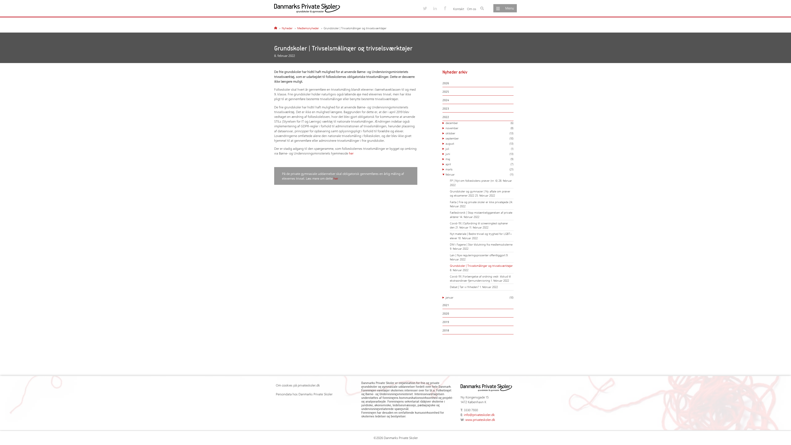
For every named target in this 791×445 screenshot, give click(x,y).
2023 (445, 108)
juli (480, 149)
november (480, 128)
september (480, 138)
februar (480, 174)
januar (480, 297)
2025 (445, 92)
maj (480, 159)
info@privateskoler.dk (479, 414)
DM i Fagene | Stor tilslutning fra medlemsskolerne (481, 244)
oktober (480, 133)
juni (480, 154)
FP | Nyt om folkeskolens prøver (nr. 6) (474, 181)
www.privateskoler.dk (480, 419)
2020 (445, 313)
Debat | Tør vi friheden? (465, 287)
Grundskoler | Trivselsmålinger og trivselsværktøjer (481, 266)
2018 (445, 330)
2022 (445, 117)
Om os (471, 9)
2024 (445, 100)
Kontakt (458, 9)
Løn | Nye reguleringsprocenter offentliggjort (478, 255)
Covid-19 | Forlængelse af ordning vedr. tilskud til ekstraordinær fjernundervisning (480, 278)
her (351, 153)
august (480, 143)
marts (480, 169)
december (480, 123)
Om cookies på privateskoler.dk (298, 385)
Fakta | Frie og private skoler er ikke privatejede (479, 202)
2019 (445, 322)
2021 (445, 305)
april (480, 164)
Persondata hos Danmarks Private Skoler (304, 394)
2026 (445, 83)
